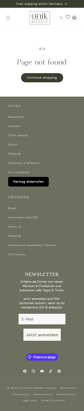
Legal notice (30, 400)
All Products (17, 254)
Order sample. (18, 135)
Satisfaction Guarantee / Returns (32, 245)
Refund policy (68, 387)
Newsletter (16, 117)
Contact (14, 126)
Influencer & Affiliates (24, 163)
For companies (19, 172)
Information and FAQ (23, 217)
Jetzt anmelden (42, 334)
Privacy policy (20, 394)
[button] (8, 17)
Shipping (14, 153)
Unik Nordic (25, 387)
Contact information (53, 400)
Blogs (12, 208)
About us (14, 226)
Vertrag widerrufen (28, 182)
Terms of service (42, 394)
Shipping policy (65, 394)
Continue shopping (42, 78)
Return (13, 144)
